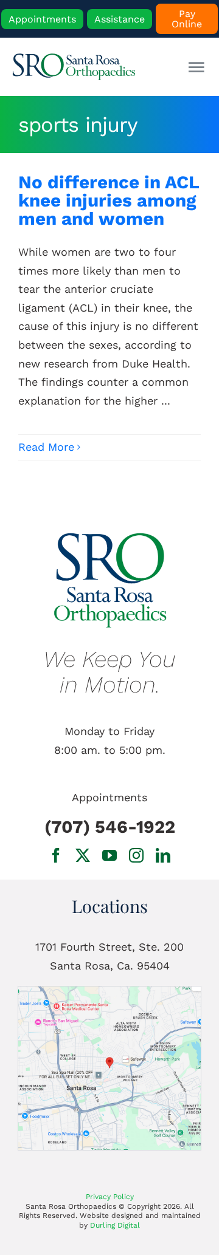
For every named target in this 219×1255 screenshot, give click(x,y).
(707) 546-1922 (109, 826)
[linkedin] (163, 855)
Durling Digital (115, 1225)
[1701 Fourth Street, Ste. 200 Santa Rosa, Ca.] (109, 991)
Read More (46, 446)
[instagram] (136, 855)
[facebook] (56, 855)
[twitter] (82, 855)
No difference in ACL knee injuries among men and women (108, 200)
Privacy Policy (110, 1196)
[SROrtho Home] (77, 67)
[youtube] (109, 855)
